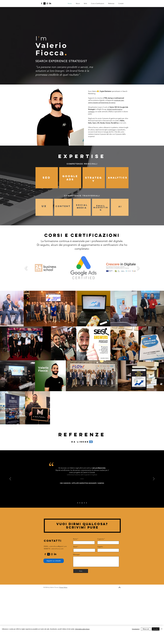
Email (75, 546)
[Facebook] (42, 3)
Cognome (100, 539)
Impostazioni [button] (136, 629)
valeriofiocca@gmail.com (58, 546)
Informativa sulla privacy (82, 629)
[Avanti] (154, 479)
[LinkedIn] (50, 3)
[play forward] (138, 268)
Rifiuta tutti (146, 629)
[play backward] (26, 268)
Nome (75, 539)
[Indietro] (10, 479)
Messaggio (76, 554)
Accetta (155, 629)
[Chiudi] (162, 628)
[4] (84, 502)
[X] (44, 3)
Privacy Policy (63, 587)
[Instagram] (47, 3)
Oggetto (100, 546)
